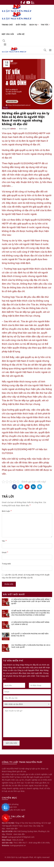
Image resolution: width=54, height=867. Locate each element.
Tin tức (44, 24)
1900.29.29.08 (17, 840)
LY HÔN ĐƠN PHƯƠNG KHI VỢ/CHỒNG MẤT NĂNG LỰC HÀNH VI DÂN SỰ (30, 623)
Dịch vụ (33, 24)
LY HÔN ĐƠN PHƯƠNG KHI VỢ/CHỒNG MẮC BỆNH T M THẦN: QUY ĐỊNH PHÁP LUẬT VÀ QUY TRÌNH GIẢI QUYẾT (31, 601)
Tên (4, 541)
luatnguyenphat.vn (18, 845)
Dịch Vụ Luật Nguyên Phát (22, 857)
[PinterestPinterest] (27, 486)
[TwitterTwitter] (20, 486)
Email (5, 552)
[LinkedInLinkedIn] (33, 486)
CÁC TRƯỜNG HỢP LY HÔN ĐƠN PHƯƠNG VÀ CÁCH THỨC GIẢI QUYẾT (30, 646)
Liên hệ (20, 34)
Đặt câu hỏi (8, 34)
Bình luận (23, 128)
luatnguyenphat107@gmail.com (21, 837)
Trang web (6, 563)
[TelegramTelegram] (39, 486)
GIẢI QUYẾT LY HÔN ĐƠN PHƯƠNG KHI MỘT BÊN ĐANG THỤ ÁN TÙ (29, 635)
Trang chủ (7, 24)
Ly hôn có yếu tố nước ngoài (13, 810)
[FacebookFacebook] (14, 486)
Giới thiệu (21, 24)
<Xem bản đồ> (12, 828)
